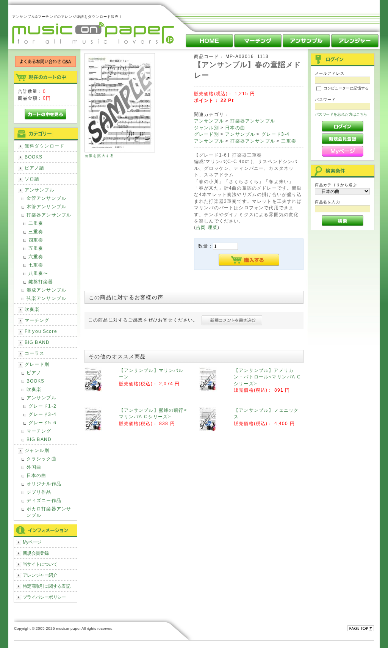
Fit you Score (41, 331)
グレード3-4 (42, 414)
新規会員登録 (36, 553)
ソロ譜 (32, 178)
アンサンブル (40, 189)
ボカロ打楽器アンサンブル (49, 512)
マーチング (37, 320)
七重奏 (35, 264)
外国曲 (34, 466)
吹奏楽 (32, 309)
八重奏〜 (38, 273)
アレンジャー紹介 (40, 575)
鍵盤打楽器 (40, 281)
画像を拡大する (99, 156)
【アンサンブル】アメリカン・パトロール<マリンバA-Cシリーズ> (267, 377)
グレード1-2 (42, 405)
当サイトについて (40, 564)
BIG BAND (37, 342)
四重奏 (35, 239)
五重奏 (35, 248)
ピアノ (34, 372)
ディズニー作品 (44, 500)
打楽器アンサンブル (49, 214)
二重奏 (35, 223)
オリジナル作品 (44, 483)
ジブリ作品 (39, 492)
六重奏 (35, 256)
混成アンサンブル (46, 289)
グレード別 (37, 364)
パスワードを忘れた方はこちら (341, 114)
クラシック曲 (41, 458)
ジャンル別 (37, 450)
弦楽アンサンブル (46, 298)
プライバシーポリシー (44, 597)
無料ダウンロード (44, 145)
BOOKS (34, 156)
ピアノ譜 (35, 167)
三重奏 (35, 231)
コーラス (35, 353)
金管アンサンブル (46, 198)
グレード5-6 (42, 422)
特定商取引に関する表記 (46, 586)
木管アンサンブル (46, 206)
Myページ (32, 542)
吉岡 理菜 (206, 227)
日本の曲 (37, 475)
